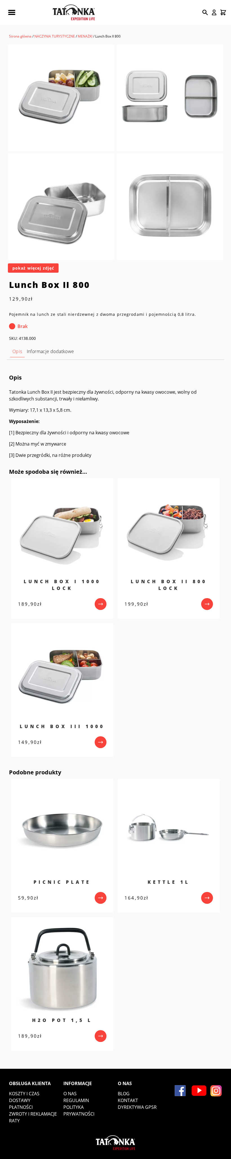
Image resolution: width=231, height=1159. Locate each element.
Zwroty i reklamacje (33, 1114)
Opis (17, 351)
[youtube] (199, 1090)
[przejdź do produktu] (100, 604)
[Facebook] (180, 1090)
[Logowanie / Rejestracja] (214, 12)
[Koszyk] (223, 12)
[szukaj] (205, 12)
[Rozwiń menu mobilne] (12, 12)
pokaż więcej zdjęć (33, 268)
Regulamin (76, 1100)
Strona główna (20, 36)
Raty (14, 1121)
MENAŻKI (85, 36)
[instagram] (216, 1090)
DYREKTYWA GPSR (137, 1107)
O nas (70, 1093)
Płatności (21, 1107)
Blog (124, 1093)
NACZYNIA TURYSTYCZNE (54, 36)
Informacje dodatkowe (50, 351)
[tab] (17, 351)
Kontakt (128, 1100)
